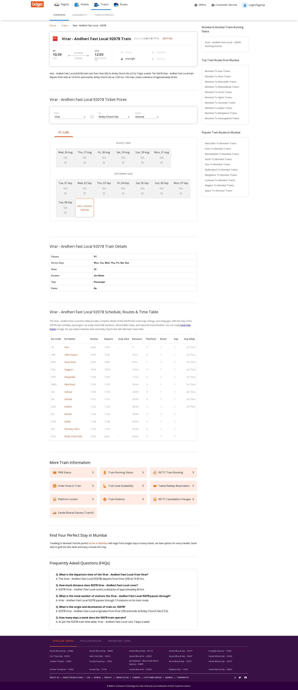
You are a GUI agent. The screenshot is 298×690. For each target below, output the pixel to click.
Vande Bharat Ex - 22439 (140, 656)
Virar (66, 347)
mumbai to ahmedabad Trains (222, 86)
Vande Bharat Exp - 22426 (220, 656)
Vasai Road (70, 362)
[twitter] (240, 677)
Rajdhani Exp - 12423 (178, 669)
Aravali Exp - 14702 (98, 669)
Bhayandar (69, 376)
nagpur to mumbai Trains (219, 185)
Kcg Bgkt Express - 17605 (220, 651)
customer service (153, 677)
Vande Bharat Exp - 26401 (180, 656)
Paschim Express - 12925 (100, 661)
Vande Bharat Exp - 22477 (180, 651)
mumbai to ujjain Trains (218, 97)
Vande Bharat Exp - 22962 (61, 651)
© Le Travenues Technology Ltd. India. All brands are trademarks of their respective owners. (149, 686)
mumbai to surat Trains (218, 92)
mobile (97, 677)
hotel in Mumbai (98, 543)
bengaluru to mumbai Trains (221, 174)
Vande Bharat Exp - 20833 (220, 669)
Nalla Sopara (70, 354)
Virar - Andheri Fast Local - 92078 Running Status (223, 44)
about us (54, 677)
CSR (88, 677)
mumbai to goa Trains (217, 71)
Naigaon (68, 369)
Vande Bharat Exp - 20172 (141, 651)
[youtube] (245, 677)
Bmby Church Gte (73, 436)
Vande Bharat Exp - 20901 (101, 651)
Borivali (68, 399)
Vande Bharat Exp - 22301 (220, 661)
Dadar (67, 421)
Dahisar (68, 391)
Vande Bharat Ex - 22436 (140, 669)
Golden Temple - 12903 (60, 661)
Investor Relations (73, 677)
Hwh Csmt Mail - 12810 (99, 656)
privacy (108, 677)
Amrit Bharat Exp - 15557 (180, 661)
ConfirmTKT (183, 677)
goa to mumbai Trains (217, 164)
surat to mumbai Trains (218, 159)
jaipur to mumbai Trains (218, 190)
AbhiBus (169, 677)
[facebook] (236, 677)
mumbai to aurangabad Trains (222, 118)
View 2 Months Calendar (84, 208)
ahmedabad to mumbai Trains (222, 153)
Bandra (68, 414)
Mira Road (69, 384)
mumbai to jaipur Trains (218, 107)
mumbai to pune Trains (218, 76)
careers (136, 677)
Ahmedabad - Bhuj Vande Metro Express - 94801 (144, 662)
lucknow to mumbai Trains (220, 180)
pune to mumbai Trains (218, 148)
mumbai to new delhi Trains (220, 81)
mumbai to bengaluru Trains (221, 113)
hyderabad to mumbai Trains (221, 169)
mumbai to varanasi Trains (220, 102)
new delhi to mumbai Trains (220, 143)
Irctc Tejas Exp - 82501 (60, 656)
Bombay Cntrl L (72, 429)
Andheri (68, 406)
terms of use (122, 677)
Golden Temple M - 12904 (61, 669)
